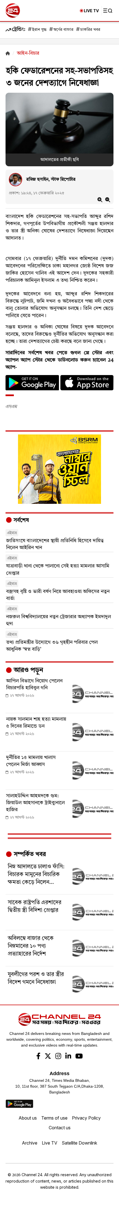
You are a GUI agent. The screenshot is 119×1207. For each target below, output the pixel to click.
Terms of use (54, 1118)
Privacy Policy (86, 1118)
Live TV (49, 1143)
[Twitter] (48, 1056)
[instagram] (58, 1056)
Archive (29, 1143)
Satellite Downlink (79, 1143)
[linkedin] (68, 1056)
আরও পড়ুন (27, 670)
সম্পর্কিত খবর (29, 854)
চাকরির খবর (90, 30)
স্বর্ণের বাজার (63, 30)
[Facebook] (38, 1056)
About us (28, 1118)
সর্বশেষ (20, 520)
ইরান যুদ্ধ (39, 30)
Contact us (60, 1127)
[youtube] (79, 1056)
